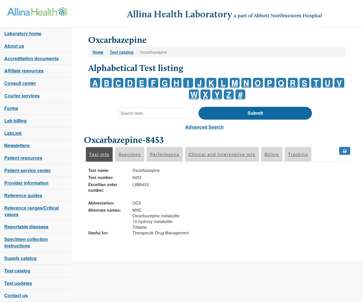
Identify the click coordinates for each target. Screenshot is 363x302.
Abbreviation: (101, 203)
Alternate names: (104, 210)
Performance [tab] (165, 154)
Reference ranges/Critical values (31, 211)
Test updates (18, 283)
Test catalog (17, 270)
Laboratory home (22, 33)
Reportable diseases (26, 226)
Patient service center (27, 170)
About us (14, 46)
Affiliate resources (24, 70)
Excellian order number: (102, 187)
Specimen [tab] (130, 154)
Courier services (22, 95)
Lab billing (15, 120)
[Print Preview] (344, 151)
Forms (11, 108)
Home (98, 52)
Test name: (98, 170)
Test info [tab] (99, 154)
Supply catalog (20, 258)
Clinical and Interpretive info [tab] (222, 154)
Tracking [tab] (298, 154)
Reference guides (23, 195)
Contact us (16, 295)
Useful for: (98, 233)
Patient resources (23, 158)
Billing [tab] (272, 154)
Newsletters (16, 145)
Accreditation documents (31, 58)
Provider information (26, 183)
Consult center (20, 83)
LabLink (13, 133)
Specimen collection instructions (26, 242)
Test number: (101, 177)
